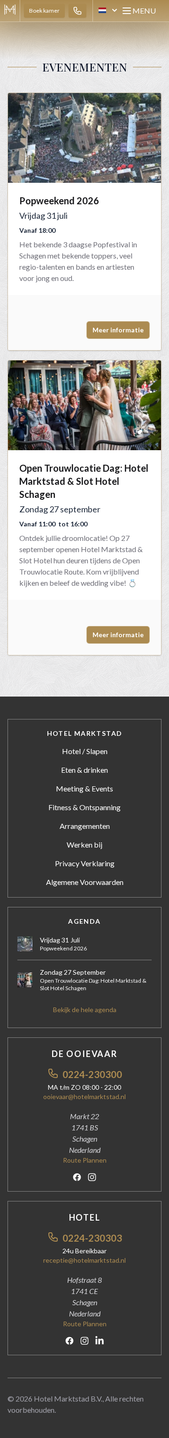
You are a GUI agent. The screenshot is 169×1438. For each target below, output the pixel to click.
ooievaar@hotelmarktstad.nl (84, 1096)
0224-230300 (92, 1074)
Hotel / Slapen (85, 751)
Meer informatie (118, 330)
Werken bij (84, 844)
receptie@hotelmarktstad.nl (84, 1260)
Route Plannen (85, 1160)
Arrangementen (85, 825)
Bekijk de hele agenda (84, 1010)
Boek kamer (44, 10)
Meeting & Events (84, 788)
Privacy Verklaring (85, 863)
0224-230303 (92, 1238)
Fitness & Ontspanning (84, 807)
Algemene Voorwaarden (84, 881)
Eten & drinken (84, 769)
